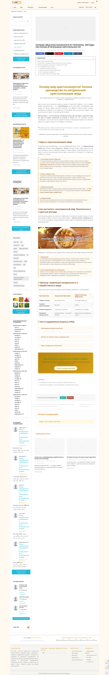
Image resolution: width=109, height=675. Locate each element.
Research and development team (23, 586)
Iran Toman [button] (89, 7)
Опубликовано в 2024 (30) (20, 351)
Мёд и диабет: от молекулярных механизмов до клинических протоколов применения (18, 143)
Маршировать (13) (19, 414)
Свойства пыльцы (18, 261)
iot (27, 255)
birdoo (15, 274)
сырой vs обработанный (19, 271)
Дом (15, 7)
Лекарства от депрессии (19, 255)
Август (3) (17, 404)
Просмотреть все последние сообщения (21, 114)
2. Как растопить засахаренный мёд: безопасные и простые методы (53, 63)
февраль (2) (17, 331)
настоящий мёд (60, 404)
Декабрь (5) (17, 373)
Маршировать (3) (19, 349)
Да (63, 397)
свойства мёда (39, 406)
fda (21, 242)
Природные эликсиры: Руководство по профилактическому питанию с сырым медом (21, 86)
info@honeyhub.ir (37, 637)
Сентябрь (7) (18, 402)
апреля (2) (17, 363)
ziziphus (15, 251)
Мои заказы (75, 653)
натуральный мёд (69, 404)
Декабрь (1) (17, 396)
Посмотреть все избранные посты (21, 228)
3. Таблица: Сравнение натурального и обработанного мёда (51, 65)
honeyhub (16, 258)
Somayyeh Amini (24, 597)
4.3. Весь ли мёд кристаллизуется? (46, 72)
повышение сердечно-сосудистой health (19, 278)
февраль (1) (17, 366)
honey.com (76, 385)
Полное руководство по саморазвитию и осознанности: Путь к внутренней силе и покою (24, 436)
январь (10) (17, 392)
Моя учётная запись (77, 651)
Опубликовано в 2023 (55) (20, 371)
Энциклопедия (42, 7)
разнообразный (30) (19, 50)
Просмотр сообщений (22, 593)
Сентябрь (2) (18, 337)
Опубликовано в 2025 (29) (20, 333)
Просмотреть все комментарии (21, 572)
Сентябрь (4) (18, 357)
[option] (21, 89)
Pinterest (59, 53)
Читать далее (16, 108)
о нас (51, 7)
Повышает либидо (23, 248)
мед (15, 268)
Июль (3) (17, 341)
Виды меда (86, 406)
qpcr (23, 245)
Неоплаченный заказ (77, 660)
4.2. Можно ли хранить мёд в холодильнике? (49, 70)
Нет (71, 397)
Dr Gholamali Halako (23, 606)
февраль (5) (17, 390)
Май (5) (16, 361)
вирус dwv (16, 242)
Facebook (40, 53)
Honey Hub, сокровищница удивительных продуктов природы (49, 458)
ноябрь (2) (17, 375)
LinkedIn (68, 53)
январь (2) (17, 368)
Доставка (89, 657)
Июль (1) (17, 327)
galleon (15, 248)
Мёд (21, 7)
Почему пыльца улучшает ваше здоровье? (81, 457)
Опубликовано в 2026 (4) (19, 325)
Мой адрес (74, 655)
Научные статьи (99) (19, 40)
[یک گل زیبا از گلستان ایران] (26, 299)
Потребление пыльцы (19, 285)
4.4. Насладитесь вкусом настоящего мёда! (49, 73)
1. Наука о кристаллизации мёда (44, 61)
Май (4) (16, 345)
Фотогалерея (17, 294)
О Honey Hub (90, 661)
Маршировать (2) (19, 365)
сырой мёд (46, 406)
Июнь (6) (17, 343)
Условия (89, 659)
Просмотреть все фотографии (21, 311)
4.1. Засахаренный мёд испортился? (47, 68)
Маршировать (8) (19, 388)
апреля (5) (17, 347)
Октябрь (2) (17, 400)
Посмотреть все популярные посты (21, 171)
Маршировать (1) (19, 329)
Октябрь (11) (18, 355)
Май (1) (16, 410)
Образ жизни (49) (18, 36)
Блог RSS (16, 627)
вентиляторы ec (17, 264)
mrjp (24, 264)
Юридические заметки (89, 652)
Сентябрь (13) (18, 378)
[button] (96, 7)
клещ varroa (16, 245)
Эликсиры (30, 7)
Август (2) (17, 359)
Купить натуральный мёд (66, 368)
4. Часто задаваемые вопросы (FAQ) (45, 66)
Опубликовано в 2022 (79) (20, 394)
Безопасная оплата (91, 655)
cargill (25, 261)
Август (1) (17, 380)
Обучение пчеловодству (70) (21, 54)
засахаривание (42, 404)
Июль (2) (17, 406)
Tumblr (77, 53)
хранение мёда (53, 406)
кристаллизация (51, 404)
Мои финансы (75, 657)
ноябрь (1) (17, 353)
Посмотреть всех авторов (21, 618)
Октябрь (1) (17, 335)
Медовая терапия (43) (19, 43)
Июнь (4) (17, 384)
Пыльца (15, 282)
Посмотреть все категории (21, 59)
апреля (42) (17, 412)
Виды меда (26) (18, 47)
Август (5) (17, 339)
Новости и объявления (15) (21, 33)
